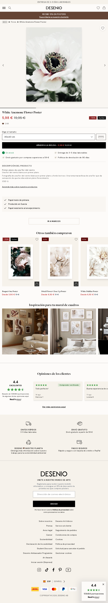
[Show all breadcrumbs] (5, 22)
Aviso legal (47, 530)
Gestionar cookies (64, 553)
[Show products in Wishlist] (98, 8)
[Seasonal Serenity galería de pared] (25, 331)
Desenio (61, 595)
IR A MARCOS (53, 221)
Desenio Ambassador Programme (37, 553)
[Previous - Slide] (3, 65)
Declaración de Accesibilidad (39, 544)
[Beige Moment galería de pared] (73, 331)
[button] (101, 137)
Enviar (54, 504)
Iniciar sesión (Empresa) (41, 562)
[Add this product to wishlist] (103, 28)
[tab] (18, 107)
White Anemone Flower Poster (32, 22)
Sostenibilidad (46, 539)
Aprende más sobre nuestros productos (19, 187)
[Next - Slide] (105, 65)
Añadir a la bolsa (54, 145)
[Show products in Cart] (104, 8)
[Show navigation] (4, 8)
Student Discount (44, 548)
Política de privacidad (60, 510)
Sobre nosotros (45, 521)
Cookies (59, 539)
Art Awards (47, 558)
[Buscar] (10, 8)
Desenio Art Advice (64, 521)
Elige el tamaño (9, 132)
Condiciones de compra (66, 535)
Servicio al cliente (63, 526)
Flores (13, 22)
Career (49, 535)
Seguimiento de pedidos (66, 530)
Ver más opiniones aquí (54, 407)
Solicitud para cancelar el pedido (70, 548)
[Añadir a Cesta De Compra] (37, 284)
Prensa (49, 526)
